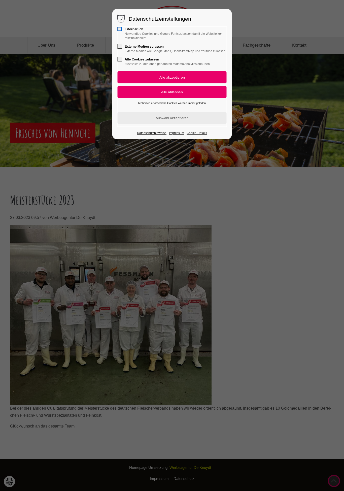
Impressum (176, 133)
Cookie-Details (197, 133)
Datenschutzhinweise (151, 133)
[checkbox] (120, 29)
